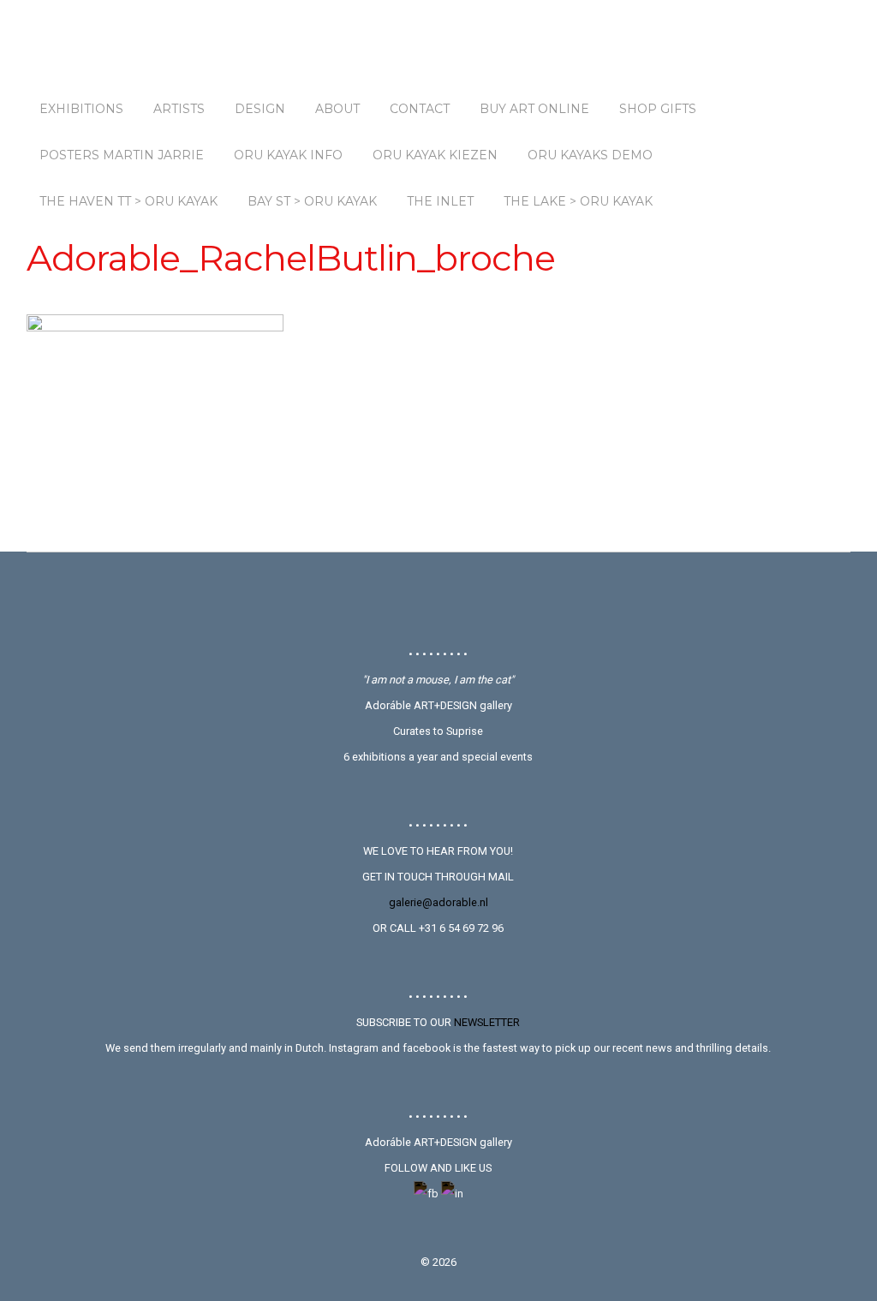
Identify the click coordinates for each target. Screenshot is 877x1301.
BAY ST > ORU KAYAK (312, 201)
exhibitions (81, 108)
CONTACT (420, 108)
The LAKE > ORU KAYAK (578, 201)
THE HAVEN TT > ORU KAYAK (128, 201)
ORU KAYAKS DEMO (590, 155)
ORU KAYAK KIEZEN (435, 155)
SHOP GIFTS (657, 108)
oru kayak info (288, 155)
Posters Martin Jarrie (121, 155)
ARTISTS (179, 108)
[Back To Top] (438, 598)
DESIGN (260, 108)
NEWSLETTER (487, 1022)
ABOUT (337, 108)
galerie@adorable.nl (438, 902)
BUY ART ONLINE (534, 108)
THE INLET (440, 201)
